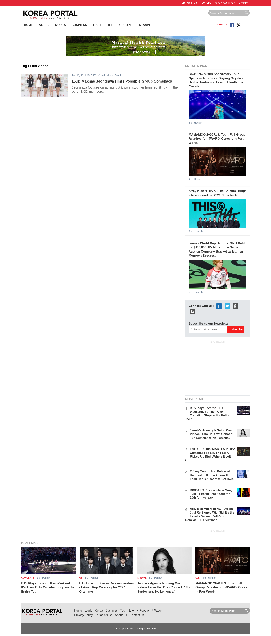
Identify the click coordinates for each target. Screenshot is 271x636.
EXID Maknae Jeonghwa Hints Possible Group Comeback (122, 81)
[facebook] (219, 306)
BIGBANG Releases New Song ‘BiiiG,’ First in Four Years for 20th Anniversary (211, 494)
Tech (97, 25)
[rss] (192, 311)
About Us (121, 615)
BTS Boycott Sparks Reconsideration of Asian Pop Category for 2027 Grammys (106, 587)
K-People (126, 25)
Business (79, 25)
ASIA (217, 3)
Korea (60, 25)
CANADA (243, 3)
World (44, 25)
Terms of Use (103, 615)
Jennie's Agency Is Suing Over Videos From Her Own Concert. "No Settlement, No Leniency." (211, 434)
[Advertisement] (217, 368)
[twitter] (227, 306)
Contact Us (137, 615)
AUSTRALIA (229, 3)
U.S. (196, 3)
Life (109, 25)
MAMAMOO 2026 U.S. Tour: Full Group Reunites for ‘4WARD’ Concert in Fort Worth (217, 139)
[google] (235, 306)
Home (28, 25)
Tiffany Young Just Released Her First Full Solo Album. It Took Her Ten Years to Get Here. (212, 475)
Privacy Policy (83, 615)
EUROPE (206, 3)
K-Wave (145, 25)
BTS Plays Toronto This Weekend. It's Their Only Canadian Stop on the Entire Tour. (47, 587)
